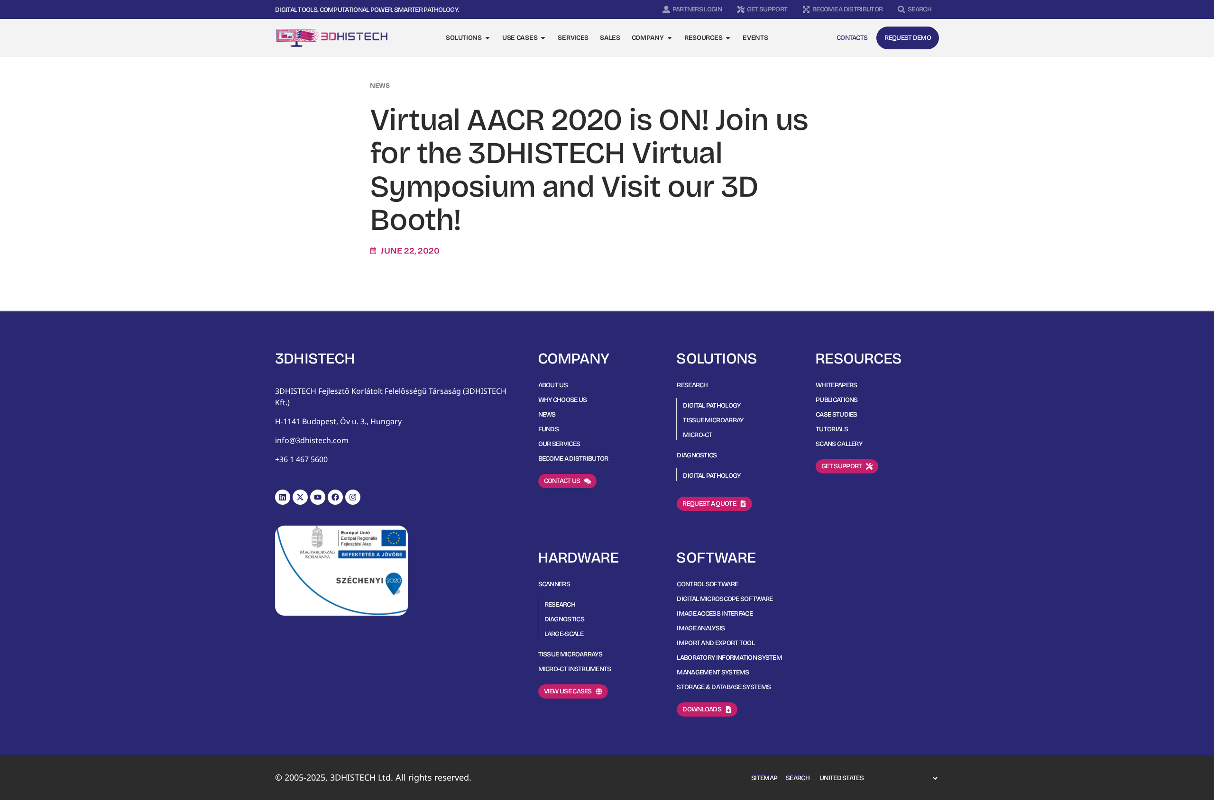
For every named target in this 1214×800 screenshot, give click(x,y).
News (380, 86)
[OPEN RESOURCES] (728, 38)
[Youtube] (317, 497)
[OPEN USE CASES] (543, 38)
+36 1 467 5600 (301, 459)
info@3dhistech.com (312, 440)
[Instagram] (352, 497)
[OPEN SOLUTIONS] (487, 38)
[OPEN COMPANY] (669, 38)
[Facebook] (335, 497)
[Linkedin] (282, 497)
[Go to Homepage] (332, 37)
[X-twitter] (300, 497)
